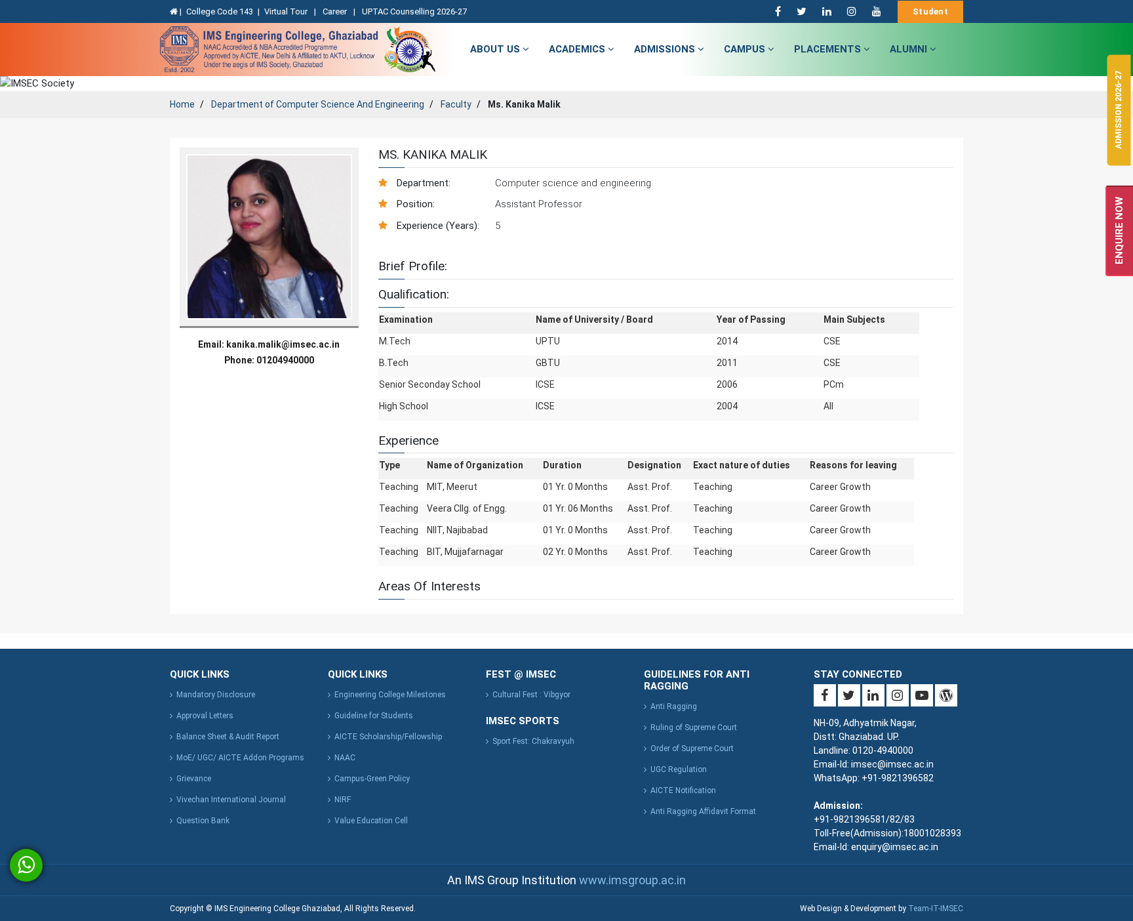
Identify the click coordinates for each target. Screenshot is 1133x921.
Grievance (193, 778)
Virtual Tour (286, 11)
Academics (578, 49)
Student (930, 11)
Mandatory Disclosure (215, 694)
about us (496, 49)
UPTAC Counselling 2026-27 (414, 11)
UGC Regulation (678, 769)
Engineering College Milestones (390, 694)
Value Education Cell (371, 820)
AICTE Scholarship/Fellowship (388, 736)
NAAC (344, 757)
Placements (829, 49)
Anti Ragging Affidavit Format (703, 811)
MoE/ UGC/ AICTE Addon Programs (240, 757)
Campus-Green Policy (372, 778)
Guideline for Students (373, 715)
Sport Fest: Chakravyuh (533, 741)
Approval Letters (204, 715)
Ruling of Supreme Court (693, 727)
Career (336, 11)
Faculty (456, 104)
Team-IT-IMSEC (935, 908)
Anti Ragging (673, 706)
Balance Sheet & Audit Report (227, 736)
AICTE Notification (683, 790)
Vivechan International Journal (231, 799)
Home (182, 104)
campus (746, 49)
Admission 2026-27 (1118, 110)
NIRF (342, 799)
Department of (317, 104)
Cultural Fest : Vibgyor (531, 694)
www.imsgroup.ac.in (632, 880)
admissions (666, 49)
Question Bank (202, 820)
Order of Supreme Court (692, 748)
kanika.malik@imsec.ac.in (283, 344)
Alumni (910, 49)
